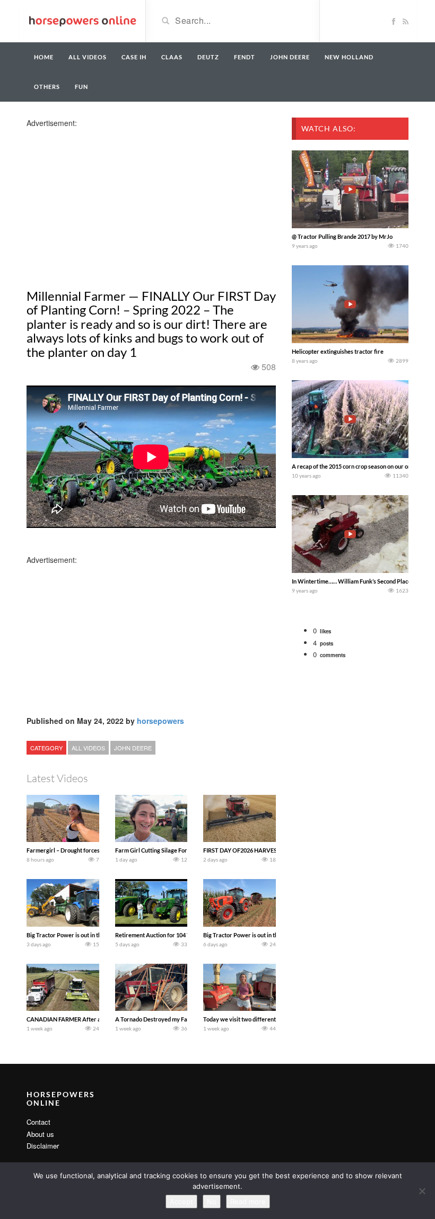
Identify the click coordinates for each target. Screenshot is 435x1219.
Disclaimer (43, 1146)
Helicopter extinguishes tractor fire (338, 351)
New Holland (349, 56)
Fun (81, 86)
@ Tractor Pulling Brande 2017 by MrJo (342, 236)
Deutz (208, 56)
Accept (181, 1201)
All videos (87, 56)
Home (44, 56)
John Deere (290, 56)
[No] (421, 1191)
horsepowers (160, 720)
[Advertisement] (110, 202)
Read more (248, 1201)
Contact (38, 1122)
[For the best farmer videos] (82, 20)
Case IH (133, 56)
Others (47, 86)
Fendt (244, 56)
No (211, 1201)
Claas (171, 56)
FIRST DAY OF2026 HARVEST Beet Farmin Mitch (266, 850)
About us (40, 1134)
